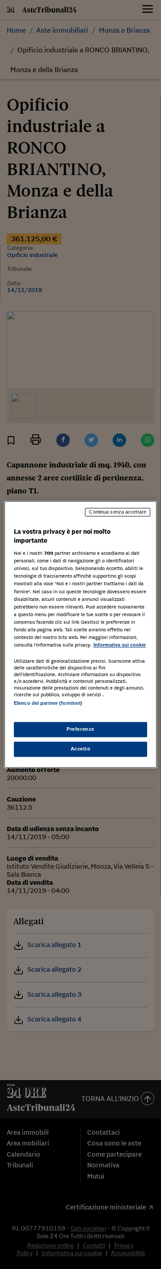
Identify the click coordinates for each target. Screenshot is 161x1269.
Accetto (81, 749)
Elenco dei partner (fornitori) (48, 703)
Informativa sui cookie (119, 644)
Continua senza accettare (117, 511)
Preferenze (80, 729)
